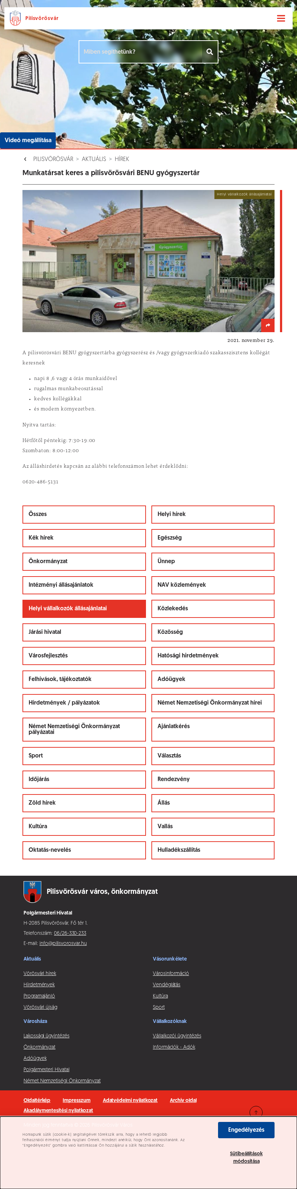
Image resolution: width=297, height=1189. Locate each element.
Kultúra (38, 827)
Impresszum (76, 1100)
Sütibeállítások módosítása (246, 1157)
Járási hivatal (45, 632)
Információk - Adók (174, 1047)
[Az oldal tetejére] (256, 1112)
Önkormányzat (48, 562)
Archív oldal (183, 1100)
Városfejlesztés (48, 656)
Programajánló (39, 996)
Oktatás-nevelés (50, 850)
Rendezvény (174, 780)
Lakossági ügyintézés (47, 1036)
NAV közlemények (182, 585)
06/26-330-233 (70, 933)
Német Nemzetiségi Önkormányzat (62, 1081)
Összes (38, 514)
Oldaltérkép (37, 1100)
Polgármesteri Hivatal (47, 1070)
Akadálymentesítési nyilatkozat (58, 1111)
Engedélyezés (246, 1130)
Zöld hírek (42, 803)
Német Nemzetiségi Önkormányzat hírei (210, 703)
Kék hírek (41, 538)
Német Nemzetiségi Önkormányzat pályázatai (74, 729)
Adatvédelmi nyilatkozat (130, 1100)
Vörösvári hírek (40, 974)
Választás (169, 756)
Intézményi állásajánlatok (61, 585)
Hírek (122, 159)
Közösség (170, 632)
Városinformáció (171, 974)
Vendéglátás (166, 985)
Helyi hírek (172, 514)
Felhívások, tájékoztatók (60, 679)
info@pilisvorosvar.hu (63, 943)
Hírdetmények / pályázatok (64, 703)
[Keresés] (210, 51)
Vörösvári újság (40, 1007)
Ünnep (166, 562)
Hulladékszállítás (179, 850)
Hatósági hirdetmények (188, 656)
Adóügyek (171, 679)
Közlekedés (173, 609)
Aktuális (94, 159)
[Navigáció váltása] (281, 18)
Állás (164, 803)
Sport (36, 756)
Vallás (165, 827)
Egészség (170, 538)
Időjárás (39, 780)
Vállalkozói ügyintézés (177, 1036)
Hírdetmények (39, 985)
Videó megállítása (28, 141)
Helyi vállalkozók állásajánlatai (68, 609)
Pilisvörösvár (53, 159)
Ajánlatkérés (174, 727)
